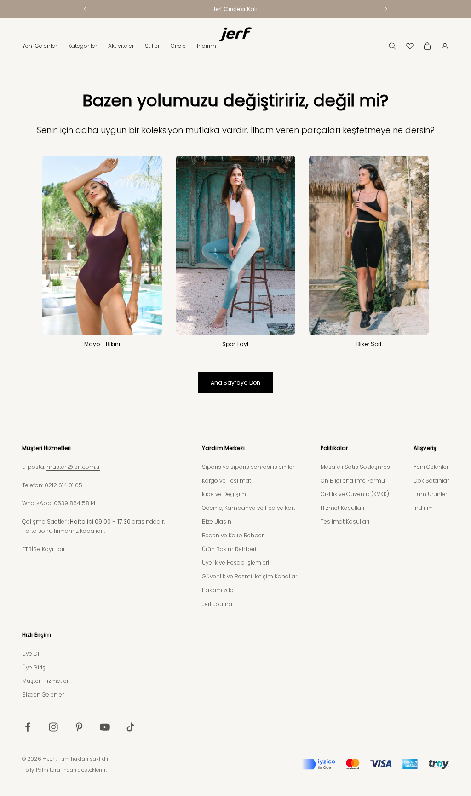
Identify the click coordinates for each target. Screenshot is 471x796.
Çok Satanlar (431, 481)
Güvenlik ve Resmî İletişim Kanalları (250, 576)
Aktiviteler (121, 46)
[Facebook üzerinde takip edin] (27, 727)
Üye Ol (30, 654)
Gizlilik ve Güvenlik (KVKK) (355, 494)
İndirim (206, 46)
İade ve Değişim (224, 494)
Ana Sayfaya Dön (235, 382)
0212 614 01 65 (63, 485)
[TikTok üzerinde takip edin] (130, 727)
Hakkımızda (218, 590)
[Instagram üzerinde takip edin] (53, 727)
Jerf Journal (218, 604)
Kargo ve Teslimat (226, 481)
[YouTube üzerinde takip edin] (104, 727)
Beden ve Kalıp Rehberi (233, 535)
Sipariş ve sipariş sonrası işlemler (248, 467)
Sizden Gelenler (43, 694)
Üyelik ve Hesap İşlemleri (235, 562)
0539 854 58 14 (75, 503)
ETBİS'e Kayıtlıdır (43, 549)
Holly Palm (35, 769)
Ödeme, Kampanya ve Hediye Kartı (249, 508)
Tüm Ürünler (430, 494)
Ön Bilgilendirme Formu (353, 481)
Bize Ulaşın (216, 521)
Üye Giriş (34, 667)
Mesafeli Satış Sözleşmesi (356, 467)
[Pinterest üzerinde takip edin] (79, 727)
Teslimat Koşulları (345, 521)
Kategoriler (82, 46)
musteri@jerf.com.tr (73, 467)
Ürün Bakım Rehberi (229, 549)
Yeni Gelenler (39, 46)
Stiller (152, 46)
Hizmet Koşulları (342, 508)
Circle (178, 46)
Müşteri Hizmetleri (46, 681)
